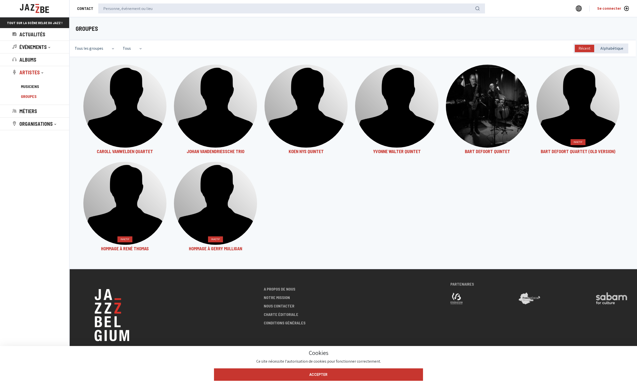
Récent (584, 48)
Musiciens (30, 86)
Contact (85, 8)
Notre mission (277, 297)
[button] (31, 47)
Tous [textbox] (127, 48)
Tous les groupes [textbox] (89, 48)
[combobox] (95, 48)
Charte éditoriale (281, 314)
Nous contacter (279, 305)
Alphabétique (611, 48)
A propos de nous (279, 289)
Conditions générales (285, 322)
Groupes (29, 96)
